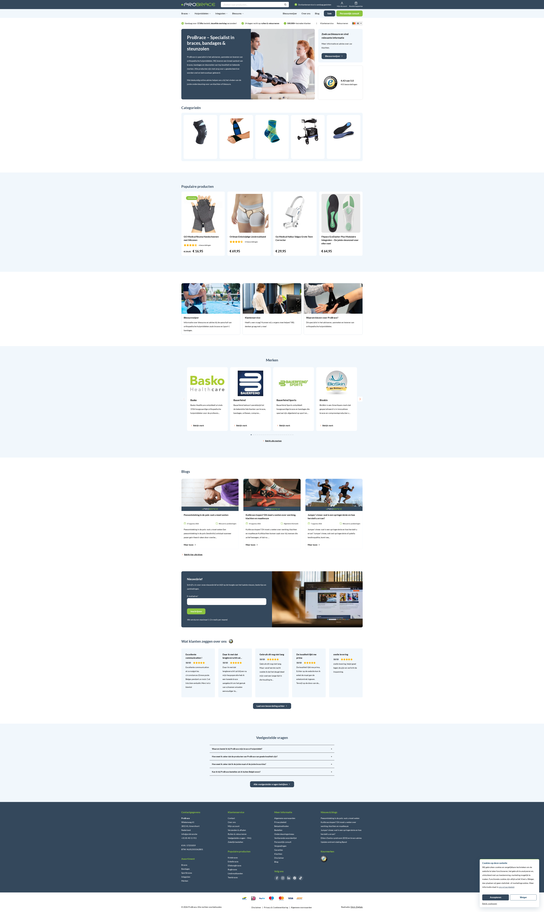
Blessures (237, 13)
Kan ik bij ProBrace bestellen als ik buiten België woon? (272, 772)
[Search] (285, 5)
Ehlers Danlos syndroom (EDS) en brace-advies (341, 838)
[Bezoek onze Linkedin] (288, 878)
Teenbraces (233, 877)
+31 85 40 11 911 (189, 838)
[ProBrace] (198, 4)
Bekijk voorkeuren (489, 904)
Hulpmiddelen (202, 13)
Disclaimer (279, 858)
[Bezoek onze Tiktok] (300, 878)
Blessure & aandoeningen (227, 524)
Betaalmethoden (281, 826)
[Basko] (207, 399)
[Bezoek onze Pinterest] (294, 878)
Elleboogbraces (234, 865)
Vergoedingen (280, 846)
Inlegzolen (220, 13)
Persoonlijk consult (282, 842)
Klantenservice (326, 23)
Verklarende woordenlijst (285, 838)
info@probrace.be (189, 834)
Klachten (278, 854)
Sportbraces (186, 873)
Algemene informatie (291, 524)
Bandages (185, 869)
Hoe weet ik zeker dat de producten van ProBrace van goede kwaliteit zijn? (272, 756)
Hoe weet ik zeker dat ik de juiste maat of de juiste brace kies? (272, 764)
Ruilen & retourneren (237, 834)
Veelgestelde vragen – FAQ (239, 838)
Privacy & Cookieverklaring (276, 907)
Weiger (523, 897)
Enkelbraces (233, 861)
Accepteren (495, 897)
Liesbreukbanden (235, 873)
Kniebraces (233, 857)
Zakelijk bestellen (235, 842)
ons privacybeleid (506, 887)
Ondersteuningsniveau (284, 834)
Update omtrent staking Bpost (334, 842)
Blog (317, 13)
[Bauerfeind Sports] (293, 399)
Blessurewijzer (290, 13)
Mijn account (233, 826)
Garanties (278, 850)
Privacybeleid (280, 822)
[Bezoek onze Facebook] (276, 878)
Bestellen (278, 830)
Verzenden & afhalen (237, 830)
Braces (184, 13)
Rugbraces (232, 869)
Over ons (305, 13)
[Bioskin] (336, 399)
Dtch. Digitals (357, 907)
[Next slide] (360, 399)
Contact (231, 818)
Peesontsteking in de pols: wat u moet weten (340, 818)
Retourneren (342, 23)
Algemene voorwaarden (284, 818)
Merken (184, 881)
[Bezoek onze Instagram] (282, 878)
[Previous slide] (183, 399)
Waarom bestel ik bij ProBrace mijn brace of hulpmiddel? (272, 749)
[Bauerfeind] (250, 399)
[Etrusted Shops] (330, 83)
